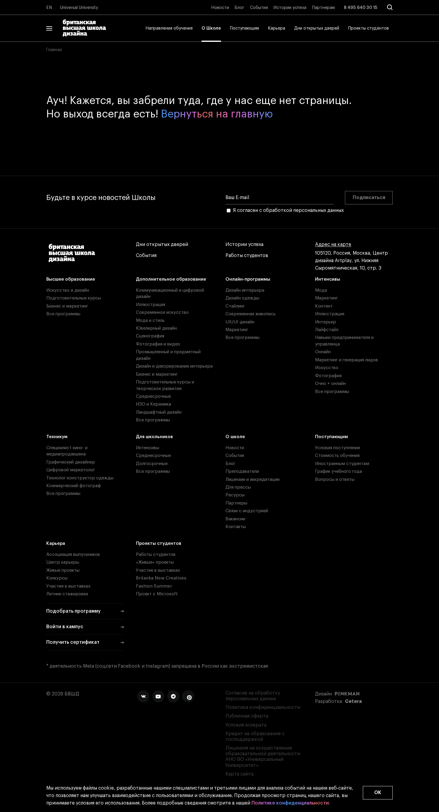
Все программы (63, 314)
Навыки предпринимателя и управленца (344, 340)
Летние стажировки (67, 594)
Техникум (56, 437)
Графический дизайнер (70, 462)
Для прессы (238, 487)
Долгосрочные (152, 463)
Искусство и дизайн (67, 290)
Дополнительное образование (171, 279)
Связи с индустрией (246, 511)
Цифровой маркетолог (70, 470)
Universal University (79, 8)
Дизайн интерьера (244, 290)
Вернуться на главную (217, 114)
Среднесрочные (153, 396)
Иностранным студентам (342, 463)
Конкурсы (56, 578)
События (259, 8)
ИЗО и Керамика (153, 404)
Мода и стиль (150, 320)
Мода (321, 290)
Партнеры (236, 503)
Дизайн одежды (242, 298)
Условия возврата (245, 725)
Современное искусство (162, 312)
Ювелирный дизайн (156, 328)
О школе (235, 437)
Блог (239, 8)
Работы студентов (246, 255)
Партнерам (323, 8)
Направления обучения (169, 28)
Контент (324, 306)
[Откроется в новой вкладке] (143, 696)
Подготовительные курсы (73, 298)
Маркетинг (236, 330)
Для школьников (154, 437)
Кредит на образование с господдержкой (255, 736)
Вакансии (235, 519)
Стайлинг (235, 306)
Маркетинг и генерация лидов (346, 360)
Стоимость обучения (337, 455)
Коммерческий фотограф (73, 486)
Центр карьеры (62, 562)
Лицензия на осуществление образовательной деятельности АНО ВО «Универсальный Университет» (262, 757)
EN (49, 8)
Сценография (150, 336)
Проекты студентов (368, 28)
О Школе (211, 28)
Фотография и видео (158, 344)
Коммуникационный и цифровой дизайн (170, 293)
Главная (54, 50)
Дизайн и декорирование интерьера (174, 366)
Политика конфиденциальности (262, 707)
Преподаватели (242, 471)
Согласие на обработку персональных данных (252, 696)
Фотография (328, 376)
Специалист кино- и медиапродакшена (67, 451)
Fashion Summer (154, 586)
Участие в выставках (68, 586)
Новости (220, 8)
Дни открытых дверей (316, 28)
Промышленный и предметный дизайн (168, 355)
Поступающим (244, 28)
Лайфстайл (326, 330)
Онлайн (323, 352)
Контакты (235, 526)
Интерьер (325, 322)
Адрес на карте (333, 244)
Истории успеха (290, 8)
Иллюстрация (150, 304)
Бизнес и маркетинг (67, 306)
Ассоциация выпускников (73, 554)
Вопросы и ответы (334, 479)
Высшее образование (70, 279)
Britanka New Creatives (161, 578)
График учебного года (338, 471)
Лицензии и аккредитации (252, 479)
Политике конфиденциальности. (290, 803)
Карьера (276, 28)
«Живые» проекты (155, 562)
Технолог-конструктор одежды (79, 478)
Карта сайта (239, 774)
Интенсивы (327, 279)
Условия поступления (337, 448)
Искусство (326, 368)
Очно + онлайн (330, 383)
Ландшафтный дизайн (159, 412)
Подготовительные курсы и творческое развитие (165, 385)
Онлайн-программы (247, 279)
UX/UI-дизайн (239, 322)
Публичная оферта (246, 716)
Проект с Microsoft (157, 594)
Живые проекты (62, 570)
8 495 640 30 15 (360, 8)
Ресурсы (235, 495)
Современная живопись (250, 314)
